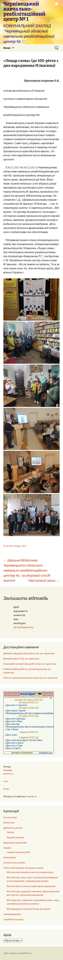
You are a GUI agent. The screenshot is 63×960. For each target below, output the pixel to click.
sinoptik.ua (31, 796)
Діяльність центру (12, 827)
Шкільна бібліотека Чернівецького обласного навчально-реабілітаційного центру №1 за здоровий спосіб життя (26, 570)
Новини (7, 847)
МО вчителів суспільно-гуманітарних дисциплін (31, 886)
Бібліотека (8, 822)
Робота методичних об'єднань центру (23, 867)
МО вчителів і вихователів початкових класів (30, 872)
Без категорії (10, 817)
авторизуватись (23, 627)
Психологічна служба (14, 862)
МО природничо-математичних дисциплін (28, 908)
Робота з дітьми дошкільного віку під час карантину (30, 677)
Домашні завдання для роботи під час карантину (29, 653)
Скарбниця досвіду (13, 919)
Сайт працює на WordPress (17, 953)
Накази (10, 832)
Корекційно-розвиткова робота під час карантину (29, 663)
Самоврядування (12, 914)
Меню (7, 47)
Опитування (9, 857)
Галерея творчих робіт (19, 852)
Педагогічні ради (15, 837)
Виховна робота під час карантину (21, 658)
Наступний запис (44, 580)
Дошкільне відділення (15, 842)
